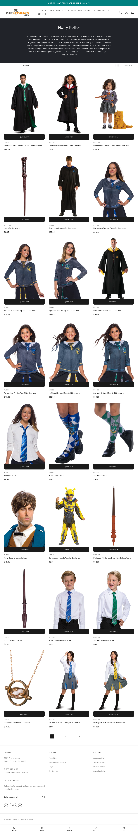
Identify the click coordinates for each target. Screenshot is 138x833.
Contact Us (53, 771)
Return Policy (99, 767)
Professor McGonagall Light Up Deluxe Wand (112, 558)
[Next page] (86, 736)
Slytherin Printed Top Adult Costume (64, 311)
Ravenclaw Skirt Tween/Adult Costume (65, 723)
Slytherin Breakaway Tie (103, 640)
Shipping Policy (99, 771)
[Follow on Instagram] (11, 805)
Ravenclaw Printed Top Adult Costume (109, 228)
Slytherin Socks (100, 475)
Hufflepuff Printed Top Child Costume (64, 393)
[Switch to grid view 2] (106, 65)
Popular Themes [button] (101, 10)
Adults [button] (59, 10)
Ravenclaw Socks (56, 475)
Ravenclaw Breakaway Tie (60, 640)
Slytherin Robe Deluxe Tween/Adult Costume (23, 146)
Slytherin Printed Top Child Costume (108, 393)
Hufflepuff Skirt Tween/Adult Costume (109, 723)
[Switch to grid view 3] (111, 65)
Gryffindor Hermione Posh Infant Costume (111, 146)
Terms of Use (98, 762)
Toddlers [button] (42, 10)
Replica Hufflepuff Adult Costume (107, 311)
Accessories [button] (84, 10)
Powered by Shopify (26, 819)
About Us (52, 758)
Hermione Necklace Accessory (17, 723)
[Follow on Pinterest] (20, 805)
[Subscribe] (43, 797)
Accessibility (98, 758)
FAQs (51, 767)
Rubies (51, 225)
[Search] (120, 12)
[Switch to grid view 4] (117, 65)
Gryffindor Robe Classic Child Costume (65, 146)
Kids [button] (52, 10)
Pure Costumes (14, 819)
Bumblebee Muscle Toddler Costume (64, 558)
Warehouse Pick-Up (57, 762)
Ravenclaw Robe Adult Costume (62, 228)
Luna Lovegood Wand (13, 640)
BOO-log (42, 14)
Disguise (7, 142)
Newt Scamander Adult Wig (15, 558)
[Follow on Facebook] (6, 805)
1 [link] (52, 736)
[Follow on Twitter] (15, 805)
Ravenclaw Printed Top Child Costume (20, 393)
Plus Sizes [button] (70, 10)
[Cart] (132, 12)
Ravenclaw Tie (10, 475)
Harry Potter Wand (12, 228)
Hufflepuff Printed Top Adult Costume (19, 311)
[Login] (126, 12)
